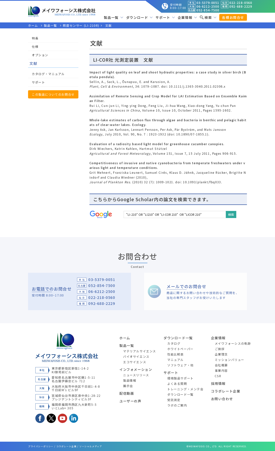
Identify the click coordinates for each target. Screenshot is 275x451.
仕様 (35, 46)
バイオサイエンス (136, 356)
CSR (218, 376)
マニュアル (175, 359)
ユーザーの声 (130, 401)
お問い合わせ (222, 398)
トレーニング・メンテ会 (185, 389)
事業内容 (221, 370)
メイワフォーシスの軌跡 (233, 343)
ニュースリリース (136, 375)
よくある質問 (177, 383)
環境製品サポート (180, 378)
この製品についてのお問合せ (53, 94)
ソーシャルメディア (90, 446)
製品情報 (129, 380)
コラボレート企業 (225, 391)
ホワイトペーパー (180, 349)
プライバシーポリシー (41, 446)
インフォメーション (135, 369)
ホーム (124, 337)
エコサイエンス (134, 362)
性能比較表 (175, 354)
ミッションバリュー (229, 359)
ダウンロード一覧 (178, 337)
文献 (33, 63)
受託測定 (173, 400)
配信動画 (126, 393)
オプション (40, 55)
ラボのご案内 (177, 405)
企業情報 (218, 337)
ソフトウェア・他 (180, 365)
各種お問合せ (233, 17)
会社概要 (221, 365)
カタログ (173, 343)
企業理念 (221, 354)
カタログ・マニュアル (48, 74)
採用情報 (218, 383)
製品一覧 (126, 345)
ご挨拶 (220, 349)
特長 (35, 38)
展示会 (128, 386)
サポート (38, 82)
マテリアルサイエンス (139, 351)
